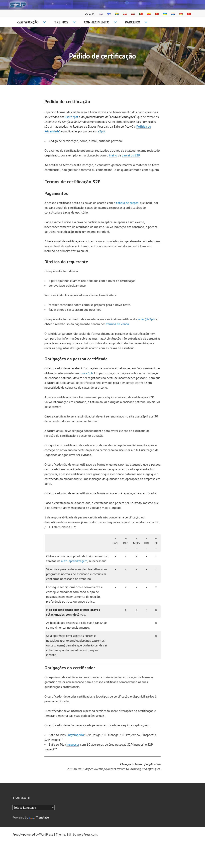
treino (113, 155)
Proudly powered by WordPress (32, 834)
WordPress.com (87, 834)
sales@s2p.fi (146, 319)
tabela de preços (127, 203)
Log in (89, 14)
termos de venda (117, 324)
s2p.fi (101, 131)
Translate (42, 817)
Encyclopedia (75, 735)
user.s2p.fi (71, 117)
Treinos (61, 22)
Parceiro (132, 22)
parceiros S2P (131, 155)
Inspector (72, 744)
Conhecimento (96, 22)
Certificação (27, 22)
